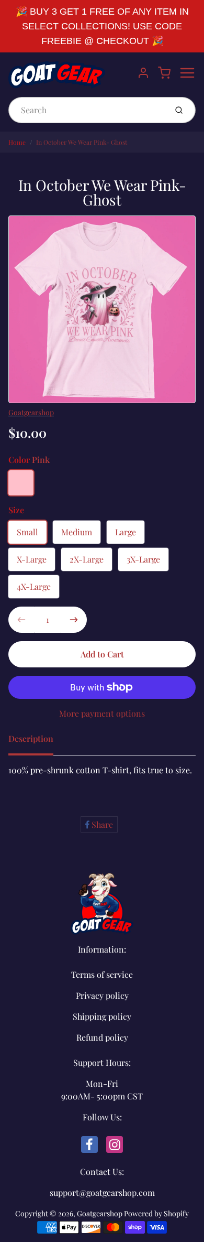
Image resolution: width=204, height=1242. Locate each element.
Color (29, 459)
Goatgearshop (31, 412)
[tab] (37, 741)
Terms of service (102, 974)
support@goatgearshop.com (102, 1192)
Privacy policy (102, 995)
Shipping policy (102, 1016)
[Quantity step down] (21, 620)
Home (17, 142)
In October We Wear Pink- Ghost (81, 142)
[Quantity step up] (74, 620)
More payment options (102, 713)
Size (16, 509)
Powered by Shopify (156, 1213)
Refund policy (102, 1037)
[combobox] (86, 110)
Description (30, 738)
